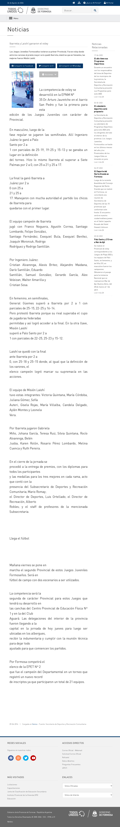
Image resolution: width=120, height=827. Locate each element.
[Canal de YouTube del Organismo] (33, 758)
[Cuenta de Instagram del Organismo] (18, 758)
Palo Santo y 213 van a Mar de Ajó (103, 240)
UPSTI (64, 768)
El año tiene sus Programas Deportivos (101, 61)
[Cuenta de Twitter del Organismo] (26, 758)
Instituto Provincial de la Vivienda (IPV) (22, 795)
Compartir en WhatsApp (71, 66)
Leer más (98, 97)
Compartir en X (47, 66)
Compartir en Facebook (23, 66)
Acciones (49, 74)
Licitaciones (12, 784)
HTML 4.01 (51, 817)
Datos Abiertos (68, 761)
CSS (44, 817)
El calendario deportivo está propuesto (100, 109)
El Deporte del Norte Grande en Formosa (101, 174)
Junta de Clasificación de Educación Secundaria (26, 791)
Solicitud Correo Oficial (71, 754)
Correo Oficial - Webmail (72, 750)
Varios (34, 724)
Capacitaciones (13, 788)
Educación (11, 799)
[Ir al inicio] (73, 3)
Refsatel (65, 757)
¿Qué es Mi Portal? (93, 3)
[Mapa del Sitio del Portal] (79, 3)
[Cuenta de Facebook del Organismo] (11, 758)
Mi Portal (109, 3)
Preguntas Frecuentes (71, 764)
